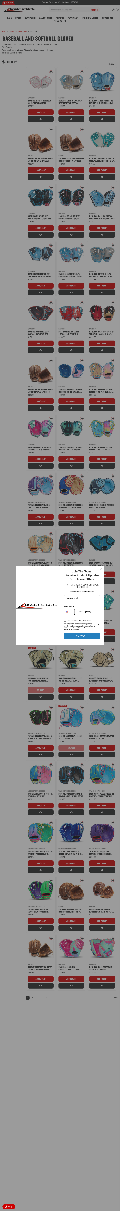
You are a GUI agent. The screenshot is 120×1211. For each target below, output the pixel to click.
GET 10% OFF (82, 636)
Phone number (69, 606)
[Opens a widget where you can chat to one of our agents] (8, 1207)
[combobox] (69, 612)
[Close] (101, 568)
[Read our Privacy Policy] (98, 624)
